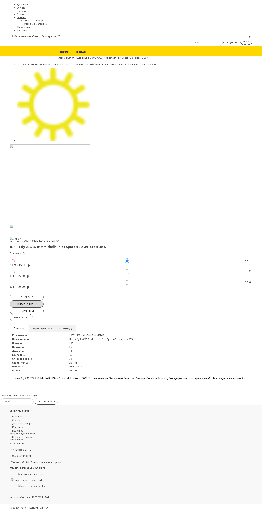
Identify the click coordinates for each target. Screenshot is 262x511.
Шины (65, 51)
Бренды (81, 51)
